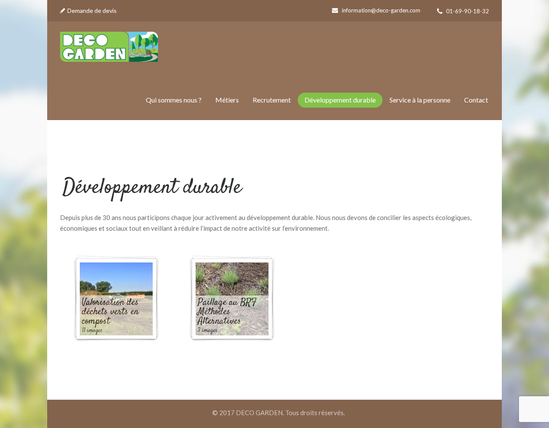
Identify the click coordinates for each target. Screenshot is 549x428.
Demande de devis (92, 10)
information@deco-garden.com (381, 10)
